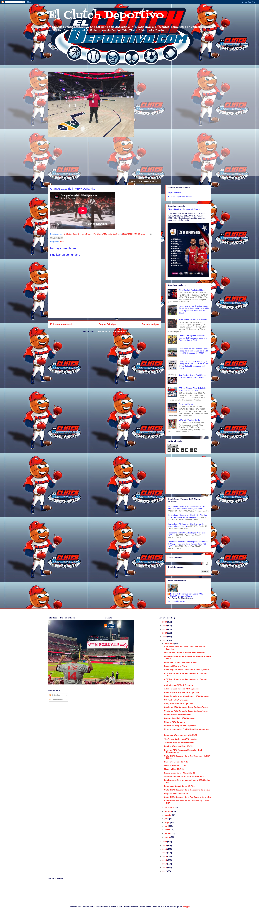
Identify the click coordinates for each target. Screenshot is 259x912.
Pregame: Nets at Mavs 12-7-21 (178, 793)
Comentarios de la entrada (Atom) (111, 331)
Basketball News (186, 404)
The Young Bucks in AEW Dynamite (180, 739)
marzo (168, 830)
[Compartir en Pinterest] (61, 237)
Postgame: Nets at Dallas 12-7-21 (179, 786)
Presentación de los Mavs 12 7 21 (179, 773)
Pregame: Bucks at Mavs (175, 666)
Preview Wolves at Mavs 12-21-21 (179, 746)
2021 (164, 640)
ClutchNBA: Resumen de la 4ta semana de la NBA (187, 790)
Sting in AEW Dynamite (174, 722)
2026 (164, 622)
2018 (164, 849)
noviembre (170, 808)
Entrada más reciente (61, 324)
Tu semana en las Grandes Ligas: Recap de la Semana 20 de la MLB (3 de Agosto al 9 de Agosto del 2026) (194, 309)
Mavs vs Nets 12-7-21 (174, 769)
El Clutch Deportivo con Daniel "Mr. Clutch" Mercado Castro (186, 595)
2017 (164, 853)
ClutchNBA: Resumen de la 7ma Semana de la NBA (187, 797)
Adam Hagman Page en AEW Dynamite (181, 689)
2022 (164, 636)
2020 (164, 842)
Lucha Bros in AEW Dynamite (177, 714)
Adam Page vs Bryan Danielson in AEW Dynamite (186, 669)
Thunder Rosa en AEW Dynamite (179, 742)
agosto (168, 815)
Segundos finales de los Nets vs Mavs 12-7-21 (185, 776)
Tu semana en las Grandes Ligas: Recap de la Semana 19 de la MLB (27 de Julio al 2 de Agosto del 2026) (194, 364)
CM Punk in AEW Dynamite (176, 700)
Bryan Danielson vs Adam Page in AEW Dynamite (186, 696)
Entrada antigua (150, 324)
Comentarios (57, 700)
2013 (164, 867)
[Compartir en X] (56, 237)
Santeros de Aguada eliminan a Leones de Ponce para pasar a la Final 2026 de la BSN (193, 338)
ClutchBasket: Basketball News (184, 209)
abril (167, 826)
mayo (167, 822)
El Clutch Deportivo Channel (180, 196)
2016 (164, 856)
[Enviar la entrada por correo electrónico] (150, 234)
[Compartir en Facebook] (59, 237)
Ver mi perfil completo (177, 601)
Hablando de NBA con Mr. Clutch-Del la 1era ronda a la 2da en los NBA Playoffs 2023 (186, 507)
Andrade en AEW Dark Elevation (178, 685)
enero (167, 837)
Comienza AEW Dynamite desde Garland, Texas (186, 707)
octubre (168, 811)
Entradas (55, 695)
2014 (164, 864)
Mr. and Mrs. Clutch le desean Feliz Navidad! (184, 652)
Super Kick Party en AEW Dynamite (180, 725)
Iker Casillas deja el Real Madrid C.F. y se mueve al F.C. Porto (192, 376)
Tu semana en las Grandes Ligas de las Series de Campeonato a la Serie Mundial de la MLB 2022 (187, 543)
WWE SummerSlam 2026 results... (193, 320)
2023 (164, 633)
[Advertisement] (188, 475)
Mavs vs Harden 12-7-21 (175, 765)
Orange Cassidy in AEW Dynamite (179, 718)
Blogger (186, 907)
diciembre (169, 643)
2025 (164, 625)
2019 (164, 845)
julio (167, 819)
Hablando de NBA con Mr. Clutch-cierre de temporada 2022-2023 (186, 525)
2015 (164, 860)
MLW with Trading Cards (189, 420)
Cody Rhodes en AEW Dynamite (178, 703)
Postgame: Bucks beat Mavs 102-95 (180, 662)
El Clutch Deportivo (106, 15)
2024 (164, 629)
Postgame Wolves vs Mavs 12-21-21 (180, 735)
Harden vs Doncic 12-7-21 (176, 762)
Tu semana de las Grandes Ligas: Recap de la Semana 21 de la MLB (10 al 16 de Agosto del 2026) (194, 351)
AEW (62, 241)
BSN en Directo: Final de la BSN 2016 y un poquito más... (192, 389)
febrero (168, 833)
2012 (164, 871)
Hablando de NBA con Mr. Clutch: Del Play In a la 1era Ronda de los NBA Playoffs (187, 516)
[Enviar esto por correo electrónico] (51, 237)
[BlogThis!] (54, 237)
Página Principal (107, 324)
